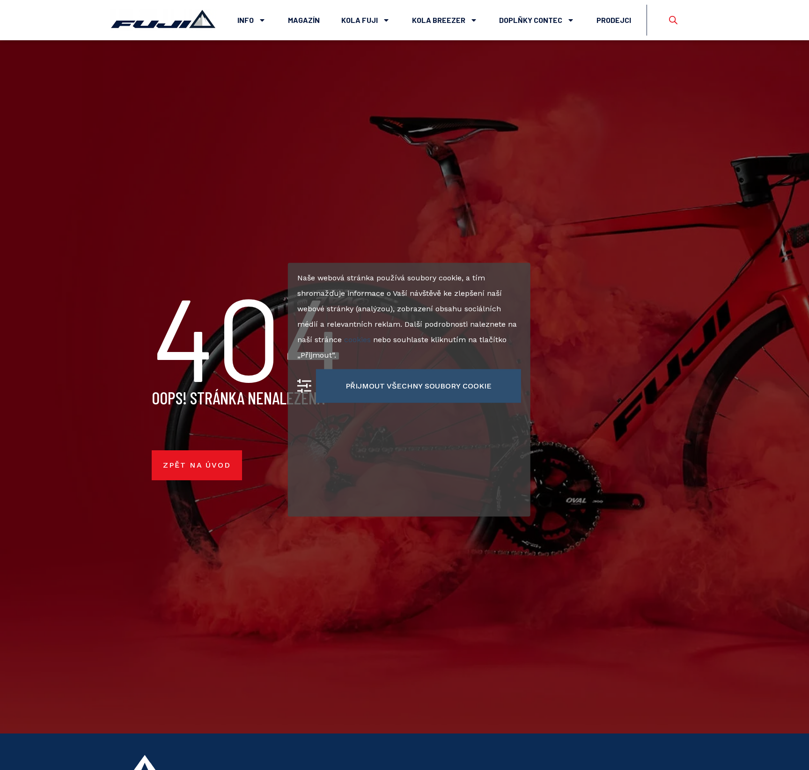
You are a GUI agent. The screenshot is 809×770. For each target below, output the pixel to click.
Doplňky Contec (530, 19)
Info (245, 19)
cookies (357, 339)
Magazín (304, 19)
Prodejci (613, 19)
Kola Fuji (359, 19)
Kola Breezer (438, 19)
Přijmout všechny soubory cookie (419, 385)
